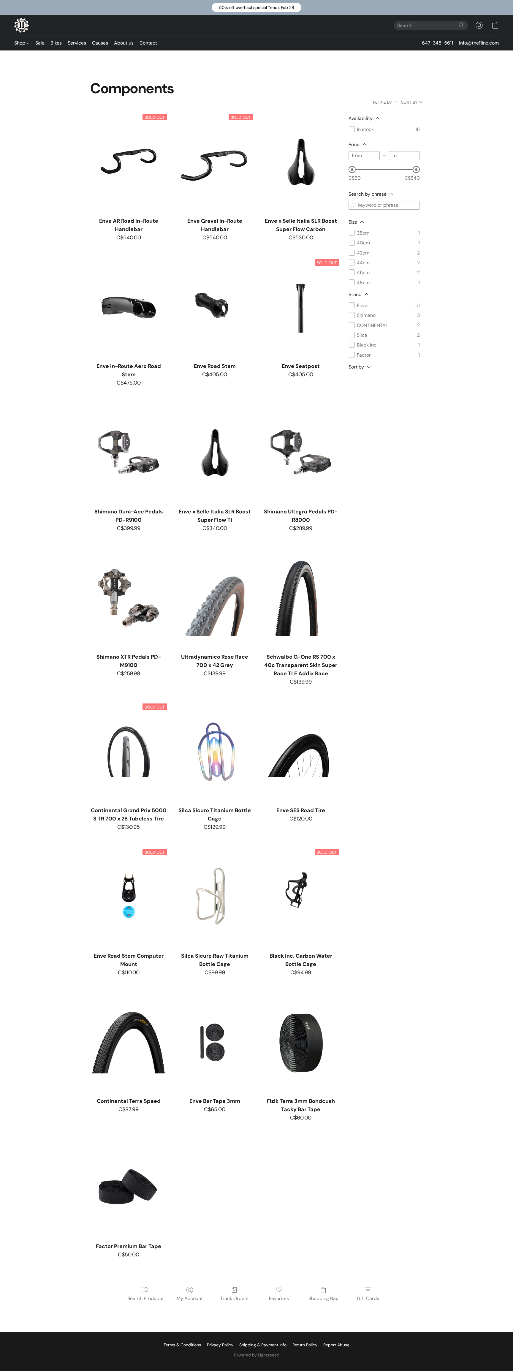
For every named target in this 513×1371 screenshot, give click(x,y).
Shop (20, 43)
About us (124, 43)
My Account (190, 1298)
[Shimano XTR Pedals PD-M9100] (128, 598)
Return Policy (304, 1345)
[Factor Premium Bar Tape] (128, 1187)
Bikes (56, 43)
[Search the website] (461, 25)
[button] (256, 7)
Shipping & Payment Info (262, 1345)
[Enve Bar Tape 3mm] (214, 1042)
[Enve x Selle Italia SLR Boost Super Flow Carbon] (300, 162)
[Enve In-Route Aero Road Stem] (128, 307)
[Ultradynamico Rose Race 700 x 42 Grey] (214, 598)
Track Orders (234, 1298)
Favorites (279, 1298)
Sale (40, 43)
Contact (148, 43)
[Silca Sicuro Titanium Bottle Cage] (214, 751)
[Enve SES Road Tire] (300, 751)
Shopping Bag (323, 1298)
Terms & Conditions (182, 1345)
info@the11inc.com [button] (479, 43)
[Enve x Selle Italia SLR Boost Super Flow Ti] (214, 452)
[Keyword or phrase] (353, 205)
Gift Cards (368, 1298)
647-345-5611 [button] (437, 43)
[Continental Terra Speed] (128, 1042)
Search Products (145, 1298)
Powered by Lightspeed (256, 1355)
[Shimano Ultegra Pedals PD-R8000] (300, 452)
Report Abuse (336, 1345)
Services (77, 43)
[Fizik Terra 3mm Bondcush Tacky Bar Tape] (300, 1042)
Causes (100, 43)
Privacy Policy (220, 1345)
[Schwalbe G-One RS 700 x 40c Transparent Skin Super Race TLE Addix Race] (300, 598)
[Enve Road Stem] (214, 307)
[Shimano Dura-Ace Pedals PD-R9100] (128, 452)
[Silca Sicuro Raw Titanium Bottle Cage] (214, 897)
